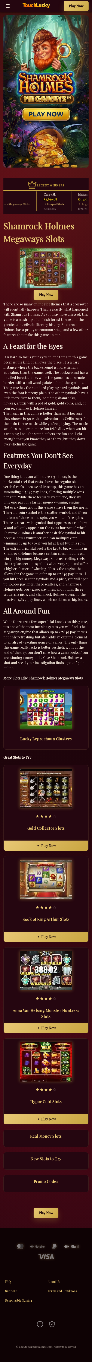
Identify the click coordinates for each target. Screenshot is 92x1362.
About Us (54, 1282)
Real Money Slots (46, 1136)
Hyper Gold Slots (46, 1101)
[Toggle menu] (7, 6)
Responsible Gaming (18, 1300)
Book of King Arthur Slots (45, 919)
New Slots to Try (46, 1158)
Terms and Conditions (62, 1291)
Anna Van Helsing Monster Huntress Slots (46, 1013)
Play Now (76, 6)
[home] (38, 9)
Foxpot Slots (47, 204)
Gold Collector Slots (46, 828)
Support (11, 1291)
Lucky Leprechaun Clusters (46, 738)
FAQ (8, 1282)
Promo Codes (46, 1181)
